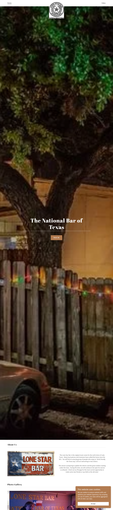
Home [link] (9, 3)
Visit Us (56, 237)
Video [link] (104, 3)
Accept (93, 503)
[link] (56, 3)
